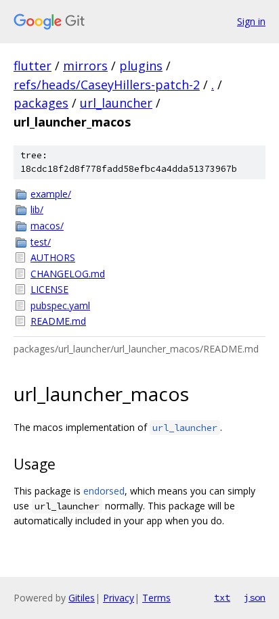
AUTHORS (52, 257)
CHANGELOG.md (67, 273)
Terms (156, 597)
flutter (32, 66)
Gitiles (81, 597)
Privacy (118, 597)
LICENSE (49, 289)
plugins (141, 66)
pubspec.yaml (60, 305)
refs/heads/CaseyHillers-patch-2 (107, 84)
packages (41, 103)
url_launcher (116, 103)
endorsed (104, 490)
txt (222, 597)
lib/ (36, 209)
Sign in (251, 21)
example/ (50, 193)
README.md (58, 321)
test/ (40, 241)
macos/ (47, 225)
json (254, 597)
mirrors (85, 66)
